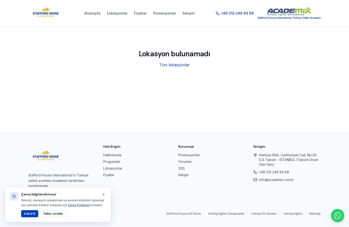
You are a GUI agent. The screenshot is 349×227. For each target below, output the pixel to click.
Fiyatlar (140, 13)
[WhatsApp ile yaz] (337, 215)
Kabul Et (29, 213)
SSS (181, 168)
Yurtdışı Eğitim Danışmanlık (226, 213)
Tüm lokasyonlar (174, 64)
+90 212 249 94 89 (274, 172)
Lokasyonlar (117, 13)
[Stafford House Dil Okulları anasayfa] (45, 13)
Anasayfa (92, 13)
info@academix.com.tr (276, 180)
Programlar (111, 162)
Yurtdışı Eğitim (292, 213)
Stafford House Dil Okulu (183, 213)
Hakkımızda (112, 155)
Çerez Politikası (79, 205)
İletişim (188, 13)
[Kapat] (103, 194)
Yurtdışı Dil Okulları (264, 213)
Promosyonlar (164, 13)
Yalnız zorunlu (53, 213)
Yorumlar (185, 162)
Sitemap (315, 213)
